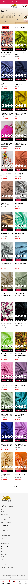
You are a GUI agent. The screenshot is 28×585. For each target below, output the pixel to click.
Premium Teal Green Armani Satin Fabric (20, 264)
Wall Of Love (4, 527)
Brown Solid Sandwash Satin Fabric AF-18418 (5, 204)
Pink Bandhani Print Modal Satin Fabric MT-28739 (6, 143)
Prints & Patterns (5, 519)
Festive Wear (4, 514)
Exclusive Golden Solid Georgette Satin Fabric (6, 475)
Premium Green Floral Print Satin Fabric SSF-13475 (7, 113)
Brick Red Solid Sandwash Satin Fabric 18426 (19, 173)
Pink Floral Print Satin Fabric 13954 (7, 324)
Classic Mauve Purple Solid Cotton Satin (20, 384)
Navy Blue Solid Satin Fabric (7, 83)
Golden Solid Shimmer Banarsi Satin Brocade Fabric (21, 143)
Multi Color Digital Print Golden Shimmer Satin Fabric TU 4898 (21, 354)
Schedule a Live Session (7, 567)
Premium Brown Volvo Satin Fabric (7, 234)
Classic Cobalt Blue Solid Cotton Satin (6, 444)
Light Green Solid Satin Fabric (19, 234)
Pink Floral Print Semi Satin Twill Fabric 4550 (7, 53)
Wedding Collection (6, 522)
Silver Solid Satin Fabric (19, 204)
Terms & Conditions (6, 533)
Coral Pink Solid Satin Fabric (20, 475)
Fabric (2, 512)
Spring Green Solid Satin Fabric (6, 354)
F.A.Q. (2, 538)
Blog (2, 551)
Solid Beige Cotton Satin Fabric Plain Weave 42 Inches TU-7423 (6, 294)
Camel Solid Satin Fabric (19, 53)
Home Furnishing (5, 517)
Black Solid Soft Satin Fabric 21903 (21, 324)
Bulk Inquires (4, 554)
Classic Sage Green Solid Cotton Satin (6, 414)
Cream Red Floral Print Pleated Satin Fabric (6, 173)
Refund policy (4, 541)
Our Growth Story (5, 562)
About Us (3, 549)
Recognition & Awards (7, 564)
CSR (2, 559)
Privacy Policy (4, 530)
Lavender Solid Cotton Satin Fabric (20, 444)
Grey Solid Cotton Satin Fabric (6, 264)
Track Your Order (5, 543)
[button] (6, 45)
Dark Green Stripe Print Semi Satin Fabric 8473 (20, 414)
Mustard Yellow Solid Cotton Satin (20, 113)
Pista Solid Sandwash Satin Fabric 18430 (20, 294)
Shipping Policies (5, 535)
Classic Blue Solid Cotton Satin (19, 83)
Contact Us (4, 557)
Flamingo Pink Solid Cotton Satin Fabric (6, 384)
